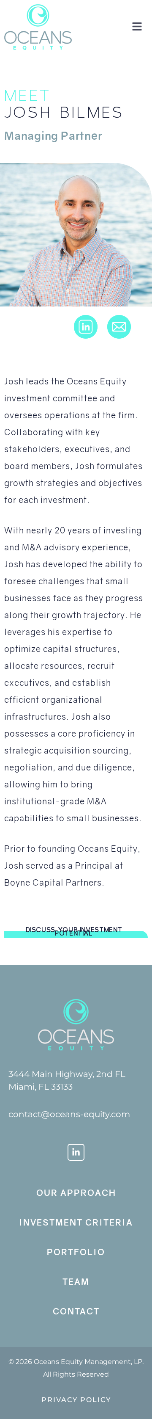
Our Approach (76, 1192)
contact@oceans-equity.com (69, 1114)
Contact (76, 1311)
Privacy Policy (76, 1400)
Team (76, 1281)
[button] (133, 27)
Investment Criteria (76, 1222)
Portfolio (76, 1252)
